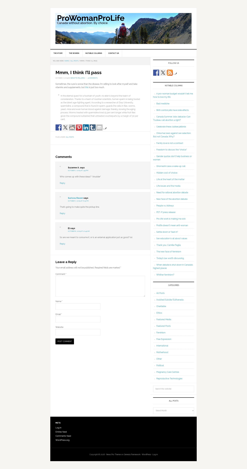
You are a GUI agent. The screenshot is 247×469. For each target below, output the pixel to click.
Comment (60, 274)
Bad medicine (162, 103)
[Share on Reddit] (72, 127)
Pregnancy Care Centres (167, 372)
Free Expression (163, 339)
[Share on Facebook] (58, 127)
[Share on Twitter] (65, 127)
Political (160, 365)
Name (58, 301)
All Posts (70, 137)
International (162, 346)
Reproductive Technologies (169, 378)
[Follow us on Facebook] (156, 73)
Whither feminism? (165, 274)
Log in (58, 427)
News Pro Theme (113, 454)
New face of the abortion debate (171, 199)
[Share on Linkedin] (86, 127)
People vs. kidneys (165, 205)
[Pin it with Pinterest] (79, 127)
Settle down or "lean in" (167, 232)
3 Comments (93, 78)
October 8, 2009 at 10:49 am (79, 231)
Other (159, 359)
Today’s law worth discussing (170, 258)
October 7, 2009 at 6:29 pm (78, 201)
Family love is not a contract (169, 143)
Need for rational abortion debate (172, 192)
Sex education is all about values (171, 238)
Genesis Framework (132, 454)
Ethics (159, 313)
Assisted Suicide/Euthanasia (169, 299)
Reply (62, 183)
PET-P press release (165, 212)
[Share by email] (99, 127)
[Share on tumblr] (93, 127)
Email (58, 314)
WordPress (146, 454)
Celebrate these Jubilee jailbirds (171, 126)
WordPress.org (62, 440)
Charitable (161, 306)
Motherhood (162, 352)
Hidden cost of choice (166, 173)
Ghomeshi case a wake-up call (170, 166)
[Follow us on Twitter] (163, 73)
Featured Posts (163, 326)
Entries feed (61, 432)
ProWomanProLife (123, 28)
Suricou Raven (75, 198)
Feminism (160, 332)
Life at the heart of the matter (170, 179)
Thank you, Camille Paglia (168, 245)
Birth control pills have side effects (172, 110)
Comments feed (63, 436)
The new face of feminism (168, 251)
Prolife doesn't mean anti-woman (172, 225)
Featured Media (163, 319)
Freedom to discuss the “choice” (171, 149)
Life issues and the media (168, 186)
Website (59, 327)
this (87, 87)
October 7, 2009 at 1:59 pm (78, 170)
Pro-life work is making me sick (171, 219)
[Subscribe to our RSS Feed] (170, 73)
